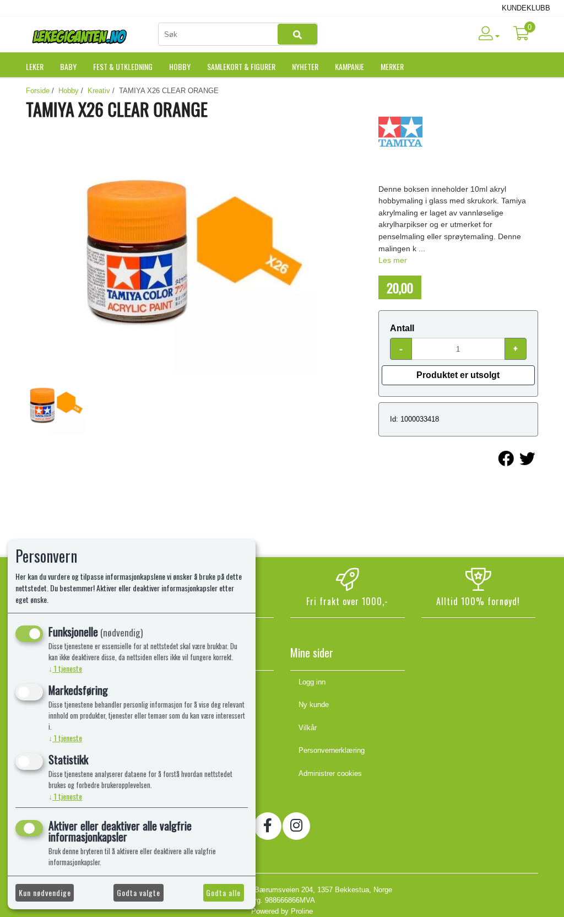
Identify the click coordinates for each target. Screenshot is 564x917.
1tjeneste (65, 668)
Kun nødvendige (45, 892)
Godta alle (223, 892)
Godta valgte (138, 892)
